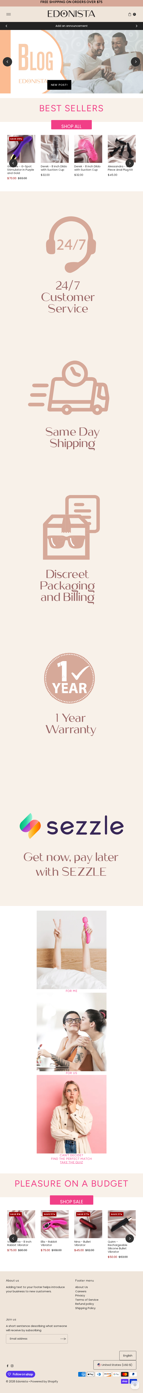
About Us (81, 1287)
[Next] (136, 26)
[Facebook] (7, 1366)
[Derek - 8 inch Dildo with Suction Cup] (55, 149)
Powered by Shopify (44, 1381)
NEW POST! (59, 85)
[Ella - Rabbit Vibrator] (55, 1224)
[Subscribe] (63, 1338)
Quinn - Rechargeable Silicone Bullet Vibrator (117, 1247)
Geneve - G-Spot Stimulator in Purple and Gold (20, 169)
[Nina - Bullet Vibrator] (88, 1224)
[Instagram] (12, 1366)
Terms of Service (86, 1300)
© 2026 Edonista (17, 1381)
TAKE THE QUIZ (71, 1162)
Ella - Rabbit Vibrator (49, 1243)
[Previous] (6, 26)
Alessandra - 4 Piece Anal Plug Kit (120, 168)
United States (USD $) (117, 1365)
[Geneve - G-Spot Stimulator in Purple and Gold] (21, 149)
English (127, 1355)
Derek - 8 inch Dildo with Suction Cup (54, 168)
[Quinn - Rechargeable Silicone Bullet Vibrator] (122, 1224)
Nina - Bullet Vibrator (82, 1243)
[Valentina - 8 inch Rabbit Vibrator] (21, 1224)
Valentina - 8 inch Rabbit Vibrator (19, 1243)
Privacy (80, 1295)
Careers (80, 1291)
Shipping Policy (85, 1308)
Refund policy (84, 1304)
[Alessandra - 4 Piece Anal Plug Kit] (122, 149)
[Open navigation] (9, 14)
